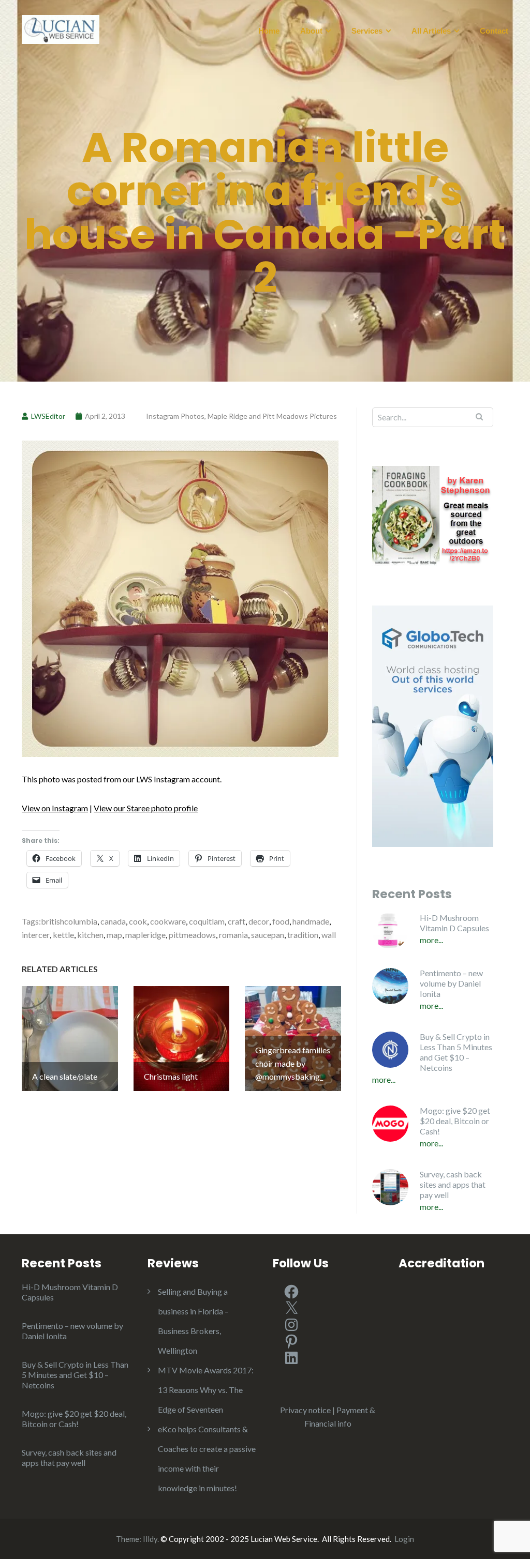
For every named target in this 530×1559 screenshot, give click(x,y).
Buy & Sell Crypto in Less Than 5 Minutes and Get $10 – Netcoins (456, 1052)
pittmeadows (192, 935)
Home (268, 31)
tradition (302, 935)
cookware (168, 921)
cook (138, 921)
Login (404, 1538)
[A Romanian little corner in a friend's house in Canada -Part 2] (180, 597)
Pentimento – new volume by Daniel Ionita (451, 983)
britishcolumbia (69, 921)
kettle (63, 935)
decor (258, 921)
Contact (494, 31)
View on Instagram (55, 808)
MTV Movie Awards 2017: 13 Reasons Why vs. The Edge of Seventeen (206, 1389)
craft (236, 921)
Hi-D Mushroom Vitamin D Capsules (454, 923)
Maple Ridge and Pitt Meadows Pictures (272, 416)
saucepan (267, 935)
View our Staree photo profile (146, 808)
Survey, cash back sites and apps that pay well (452, 1184)
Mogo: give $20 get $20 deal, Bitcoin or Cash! (455, 1121)
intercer (36, 935)
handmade (310, 921)
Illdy (150, 1538)
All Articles (431, 31)
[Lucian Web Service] (60, 28)
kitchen (90, 935)
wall (328, 935)
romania (233, 935)
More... (431, 940)
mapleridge (145, 935)
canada (113, 921)
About (311, 31)
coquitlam (207, 921)
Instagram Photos (175, 416)
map (114, 935)
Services (366, 31)
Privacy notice (305, 1410)
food (280, 921)
